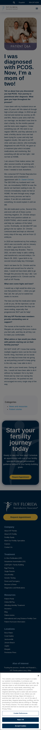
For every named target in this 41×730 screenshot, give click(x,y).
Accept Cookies (20, 726)
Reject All (20, 719)
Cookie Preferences (20, 713)
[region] (20, 701)
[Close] (38, 675)
